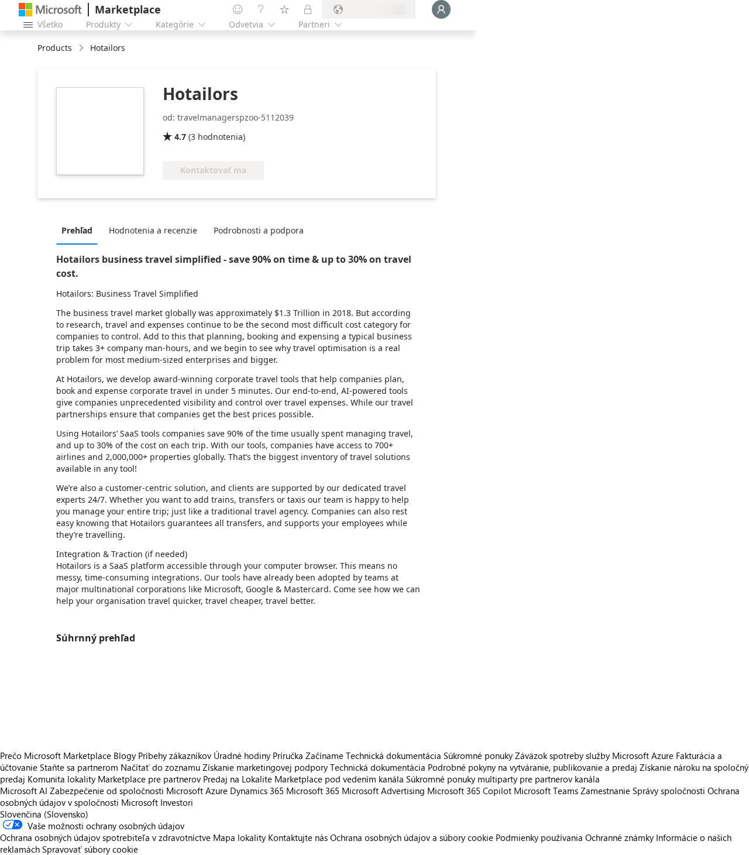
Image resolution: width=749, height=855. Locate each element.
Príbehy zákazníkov (174, 755)
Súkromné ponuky (478, 755)
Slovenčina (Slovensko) (44, 814)
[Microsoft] (50, 9)
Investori (176, 802)
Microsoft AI (23, 790)
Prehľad (76, 230)
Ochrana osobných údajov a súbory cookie (411, 837)
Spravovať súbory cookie (90, 849)
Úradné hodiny (242, 755)
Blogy (125, 755)
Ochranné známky (619, 837)
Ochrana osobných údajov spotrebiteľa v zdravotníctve (105, 837)
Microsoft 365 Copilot (469, 790)
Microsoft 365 (312, 790)
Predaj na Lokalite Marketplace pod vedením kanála (303, 779)
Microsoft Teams (546, 790)
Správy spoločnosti (669, 790)
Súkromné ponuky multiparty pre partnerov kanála (503, 779)
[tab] (80, 230)
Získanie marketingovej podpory (265, 767)
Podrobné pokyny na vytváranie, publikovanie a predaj (532, 767)
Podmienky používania (539, 837)
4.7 (180, 136)
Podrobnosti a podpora (259, 230)
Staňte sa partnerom (79, 767)
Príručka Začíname (308, 755)
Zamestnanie (605, 790)
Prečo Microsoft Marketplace (55, 755)
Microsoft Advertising (383, 790)
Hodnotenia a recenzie (153, 230)
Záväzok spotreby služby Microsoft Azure (595, 755)
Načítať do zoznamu (160, 767)
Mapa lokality (239, 837)
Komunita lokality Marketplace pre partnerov (114, 779)
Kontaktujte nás (298, 837)
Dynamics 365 (257, 790)
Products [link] (54, 47)
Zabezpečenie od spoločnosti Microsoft (126, 790)
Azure (216, 790)
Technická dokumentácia (393, 755)
